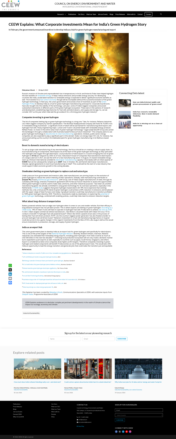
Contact (140, 14)
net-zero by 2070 (105, 210)
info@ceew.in (83, 420)
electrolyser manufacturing (66, 160)
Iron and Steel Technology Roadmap (33, 276)
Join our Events (103, 14)
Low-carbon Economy (135, 390)
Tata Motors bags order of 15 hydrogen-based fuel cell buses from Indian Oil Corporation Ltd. (50, 279)
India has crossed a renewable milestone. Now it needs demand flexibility (146, 114)
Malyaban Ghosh (55, 292)
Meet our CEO (55, 406)
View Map (81, 426)
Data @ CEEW (17, 414)
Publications (72, 14)
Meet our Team (91, 14)
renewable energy (44, 96)
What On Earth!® (18, 417)
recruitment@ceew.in (84, 422)
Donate (148, 14)
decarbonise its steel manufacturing (59, 134)
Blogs (111, 14)
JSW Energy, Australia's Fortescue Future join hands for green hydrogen (43, 261)
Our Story (81, 14)
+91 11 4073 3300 (83, 417)
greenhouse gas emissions (47, 180)
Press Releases (120, 14)
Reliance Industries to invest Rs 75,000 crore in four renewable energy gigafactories (47, 253)
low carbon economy (48, 100)
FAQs (53, 417)
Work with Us (131, 14)
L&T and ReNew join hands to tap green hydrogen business (40, 257)
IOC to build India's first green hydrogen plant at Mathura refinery (41, 264)
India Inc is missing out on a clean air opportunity (147, 125)
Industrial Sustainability (31, 313)
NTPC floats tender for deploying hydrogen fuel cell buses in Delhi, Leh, (43, 283)
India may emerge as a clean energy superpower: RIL (38, 287)
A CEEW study (37, 188)
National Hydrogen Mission (62, 234)
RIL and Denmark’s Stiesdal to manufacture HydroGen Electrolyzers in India (44, 272)
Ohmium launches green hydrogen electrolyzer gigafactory (40, 268)
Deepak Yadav (27, 294)
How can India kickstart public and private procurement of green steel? (147, 103)
